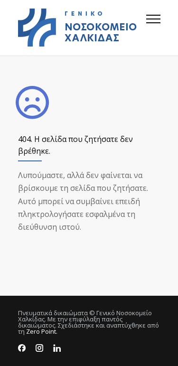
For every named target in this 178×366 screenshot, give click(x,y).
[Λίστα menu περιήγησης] (153, 28)
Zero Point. (41, 331)
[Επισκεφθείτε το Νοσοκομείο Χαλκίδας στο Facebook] (22, 348)
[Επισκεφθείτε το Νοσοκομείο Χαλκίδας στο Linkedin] (57, 348)
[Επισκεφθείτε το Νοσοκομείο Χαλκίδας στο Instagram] (39, 348)
